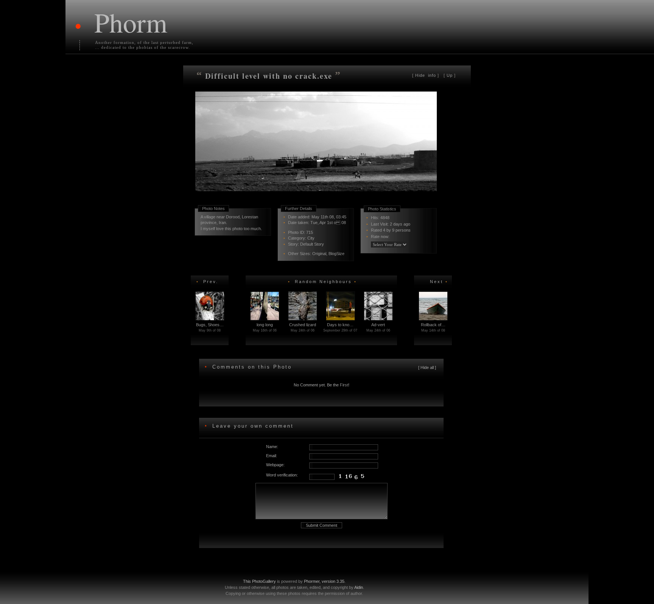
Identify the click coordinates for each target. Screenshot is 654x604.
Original (319, 253)
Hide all (427, 367)
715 (309, 232)
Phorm (130, 22)
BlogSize (336, 253)
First (344, 385)
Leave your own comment (252, 426)
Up (449, 75)
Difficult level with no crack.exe (268, 75)
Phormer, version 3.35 (324, 581)
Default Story (312, 244)
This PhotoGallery (259, 581)
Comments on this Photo (252, 367)
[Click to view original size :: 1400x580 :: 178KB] (317, 201)
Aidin (358, 587)
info (426, 75)
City (311, 238)
